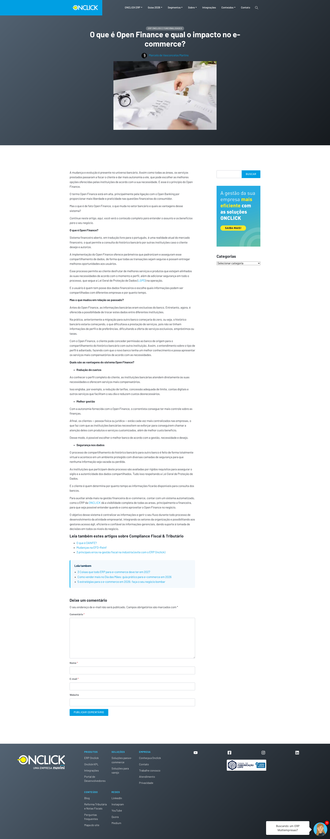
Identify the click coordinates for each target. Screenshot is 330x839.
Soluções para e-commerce (122, 760)
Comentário (77, 614)
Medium (116, 823)
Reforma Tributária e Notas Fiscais (95, 806)
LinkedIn (117, 798)
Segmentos (174, 7)
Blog (87, 798)
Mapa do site (91, 825)
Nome (74, 663)
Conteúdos (227, 7)
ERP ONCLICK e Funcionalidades (165, 28)
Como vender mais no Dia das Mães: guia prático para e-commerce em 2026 (125, 577)
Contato (245, 7)
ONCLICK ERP (132, 7)
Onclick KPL (91, 764)
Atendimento (147, 776)
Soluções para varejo (120, 770)
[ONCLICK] (51, 7)
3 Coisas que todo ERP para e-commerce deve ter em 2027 (114, 572)
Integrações (209, 7)
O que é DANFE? (86, 543)
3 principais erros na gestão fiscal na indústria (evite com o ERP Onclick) (120, 552)
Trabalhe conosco (149, 770)
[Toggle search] (256, 7)
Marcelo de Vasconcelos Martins (168, 55)
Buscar (251, 174)
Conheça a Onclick (150, 758)
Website (74, 695)
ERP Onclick (91, 758)
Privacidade (146, 783)
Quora (115, 817)
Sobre (191, 7)
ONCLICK (95, 502)
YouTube (117, 810)
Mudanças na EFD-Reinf (91, 547)
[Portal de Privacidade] (246, 765)
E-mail (74, 679)
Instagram (118, 804)
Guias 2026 (154, 7)
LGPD (141, 280)
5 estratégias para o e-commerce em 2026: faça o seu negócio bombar (121, 581)
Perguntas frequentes (91, 817)
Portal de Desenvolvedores (95, 778)
